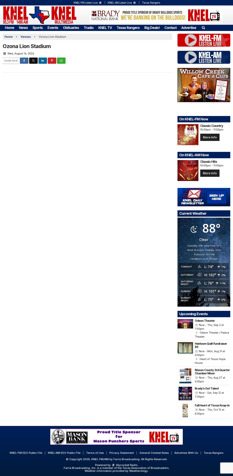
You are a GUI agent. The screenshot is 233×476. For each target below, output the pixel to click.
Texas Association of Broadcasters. (146, 468)
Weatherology (138, 471)
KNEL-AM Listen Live (120, 2)
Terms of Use (95, 453)
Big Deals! (152, 28)
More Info (210, 137)
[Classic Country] (187, 134)
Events (53, 28)
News (23, 28)
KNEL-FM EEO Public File (26, 453)
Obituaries (71, 28)
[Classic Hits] (187, 170)
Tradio (89, 28)
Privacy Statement (121, 453)
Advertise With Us (186, 453)
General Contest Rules (154, 453)
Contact (170, 28)
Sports (38, 28)
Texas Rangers (151, 2)
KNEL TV (105, 28)
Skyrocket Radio (126, 465)
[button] (203, 28)
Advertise (188, 28)
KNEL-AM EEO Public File (64, 453)
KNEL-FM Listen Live (86, 2)
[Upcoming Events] (185, 329)
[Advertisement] (156, 15)
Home (9, 28)
